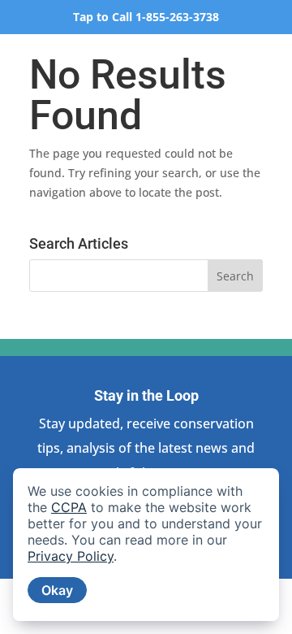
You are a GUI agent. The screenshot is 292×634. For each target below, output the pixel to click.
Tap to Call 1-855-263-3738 (146, 16)
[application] (146, 544)
